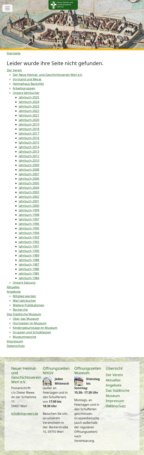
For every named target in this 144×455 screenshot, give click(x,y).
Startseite (13, 53)
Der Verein (114, 374)
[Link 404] (63, 5)
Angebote (113, 385)
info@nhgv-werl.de (24, 414)
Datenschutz (116, 406)
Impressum (115, 400)
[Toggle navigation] (7, 8)
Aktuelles (113, 380)
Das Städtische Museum (117, 393)
